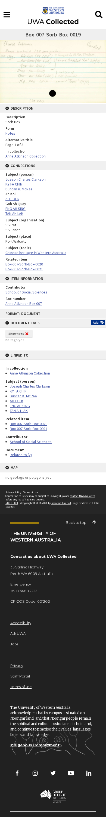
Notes (10, 133)
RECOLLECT (11, 503)
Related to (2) (21, 454)
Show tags (16, 334)
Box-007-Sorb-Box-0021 (28, 428)
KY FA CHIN (18, 391)
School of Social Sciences (31, 441)
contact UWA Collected (82, 496)
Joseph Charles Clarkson (30, 386)
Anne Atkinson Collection (30, 373)
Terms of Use (30, 492)
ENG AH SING (20, 405)
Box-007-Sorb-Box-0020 (28, 423)
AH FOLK (16, 400)
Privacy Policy (13, 492)
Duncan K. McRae (23, 396)
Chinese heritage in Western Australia (35, 252)
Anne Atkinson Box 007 (23, 303)
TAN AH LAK (19, 410)
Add (96, 322)
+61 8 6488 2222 (23, 591)
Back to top (76, 522)
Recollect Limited (61, 503)
